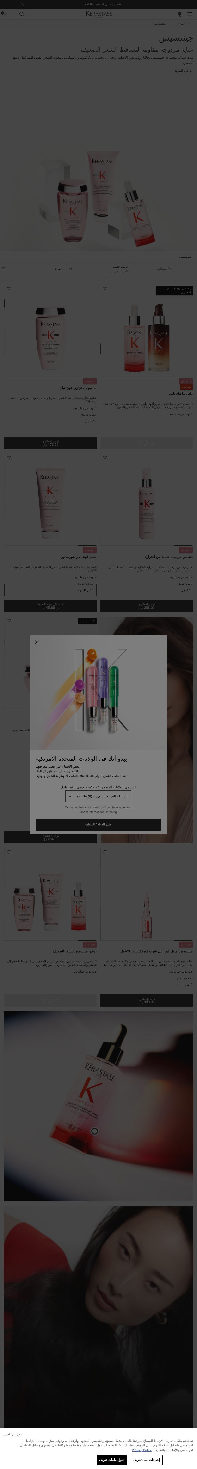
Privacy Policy (142, 1450)
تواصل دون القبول (13, 1434)
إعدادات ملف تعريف (146, 1460)
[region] (98, 1448)
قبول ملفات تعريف (111, 1460)
